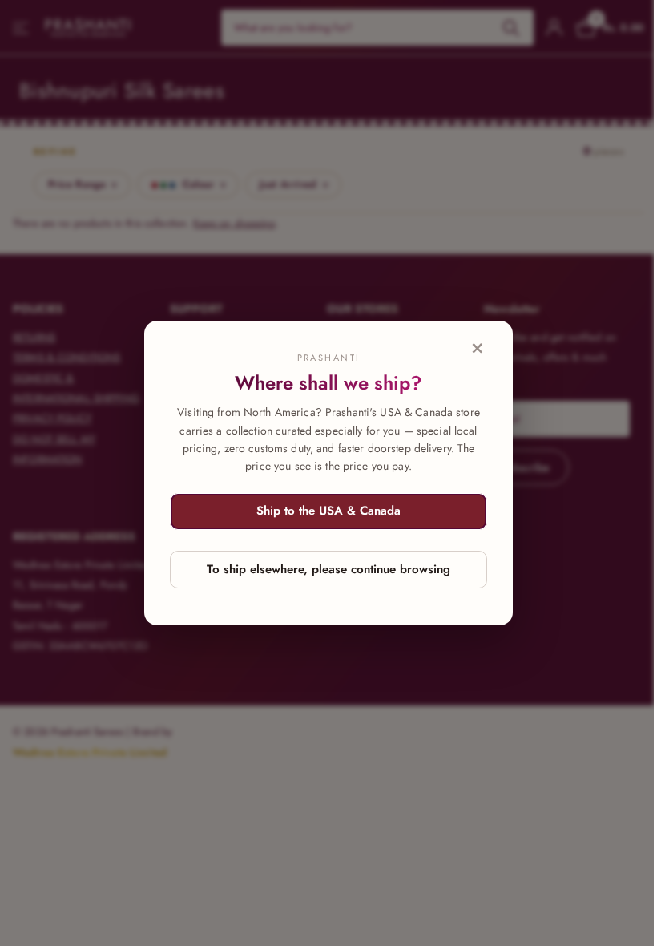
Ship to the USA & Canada (328, 510)
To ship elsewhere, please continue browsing (328, 569)
